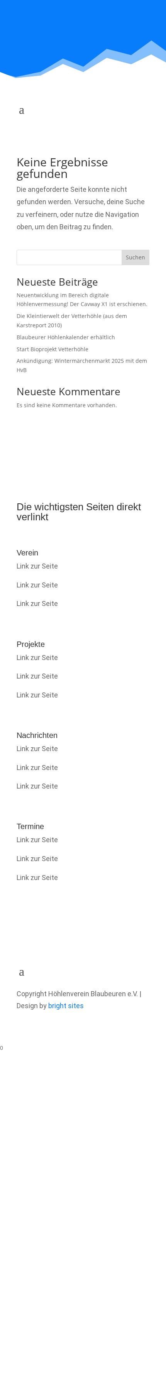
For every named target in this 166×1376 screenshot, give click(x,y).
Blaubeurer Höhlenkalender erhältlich (66, 337)
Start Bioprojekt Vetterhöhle (52, 349)
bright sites (66, 1006)
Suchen (135, 257)
